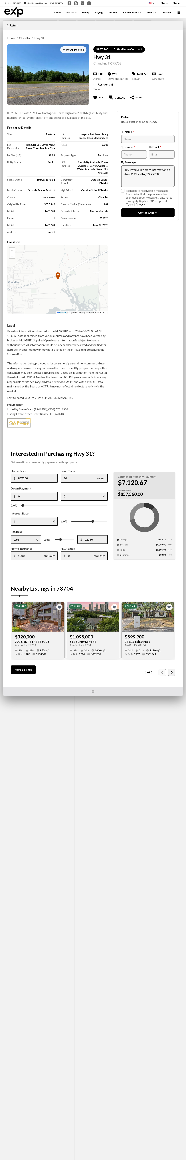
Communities (131, 12)
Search (70, 12)
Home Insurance (22, 548)
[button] (12, 25)
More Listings (23, 669)
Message (130, 162)
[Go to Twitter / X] (82, 3)
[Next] (171, 672)
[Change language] (151, 3)
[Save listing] (59, 607)
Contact (166, 12)
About (150, 12)
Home (57, 12)
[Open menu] (178, 12)
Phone (130, 147)
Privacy (140, 204)
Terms (130, 204)
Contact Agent (147, 212)
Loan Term (68, 471)
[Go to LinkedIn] (89, 3)
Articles (113, 12)
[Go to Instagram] (76, 3)
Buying (99, 12)
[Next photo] (60, 617)
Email (156, 147)
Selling (85, 12)
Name (129, 131)
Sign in (176, 3)
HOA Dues (68, 548)
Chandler (24, 38)
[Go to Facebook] (69, 3)
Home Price (18, 471)
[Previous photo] (16, 617)
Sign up (164, 3)
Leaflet (62, 312)
